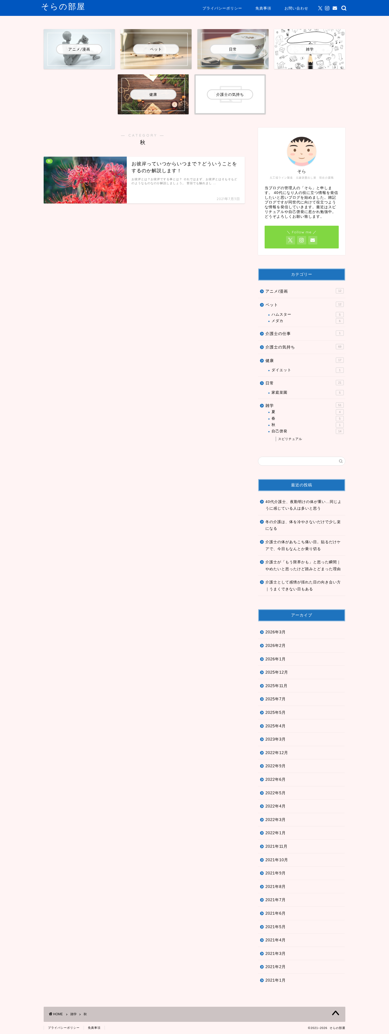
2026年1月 (275, 659)
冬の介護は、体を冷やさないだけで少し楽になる (303, 525)
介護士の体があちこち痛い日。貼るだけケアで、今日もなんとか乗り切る (303, 545)
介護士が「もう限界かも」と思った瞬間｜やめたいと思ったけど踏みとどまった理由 (303, 565)
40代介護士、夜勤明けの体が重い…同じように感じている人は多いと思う (303, 505)
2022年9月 (275, 766)
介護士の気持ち (303, 347)
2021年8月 (275, 886)
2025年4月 (275, 726)
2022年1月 (275, 833)
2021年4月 (275, 940)
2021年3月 (275, 953)
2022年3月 (275, 819)
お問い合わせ (296, 8)
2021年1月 (275, 980)
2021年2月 (275, 966)
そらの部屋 (63, 6)
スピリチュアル (290, 439)
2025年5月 (275, 712)
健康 (303, 360)
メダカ (306, 321)
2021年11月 (276, 846)
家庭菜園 (306, 392)
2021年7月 (275, 899)
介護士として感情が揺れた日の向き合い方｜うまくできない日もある (303, 585)
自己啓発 (306, 431)
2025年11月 (276, 685)
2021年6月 (275, 913)
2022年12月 (276, 752)
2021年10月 (276, 860)
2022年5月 (275, 793)
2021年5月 (275, 926)
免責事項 (263, 8)
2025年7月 (275, 699)
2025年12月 (276, 672)
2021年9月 (275, 873)
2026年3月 (275, 632)
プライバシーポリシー (222, 8)
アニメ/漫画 (303, 291)
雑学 (303, 405)
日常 (303, 383)
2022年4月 (275, 806)
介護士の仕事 (303, 333)
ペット (303, 304)
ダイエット (306, 370)
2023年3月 (275, 739)
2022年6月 (275, 779)
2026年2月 (275, 645)
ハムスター (306, 314)
